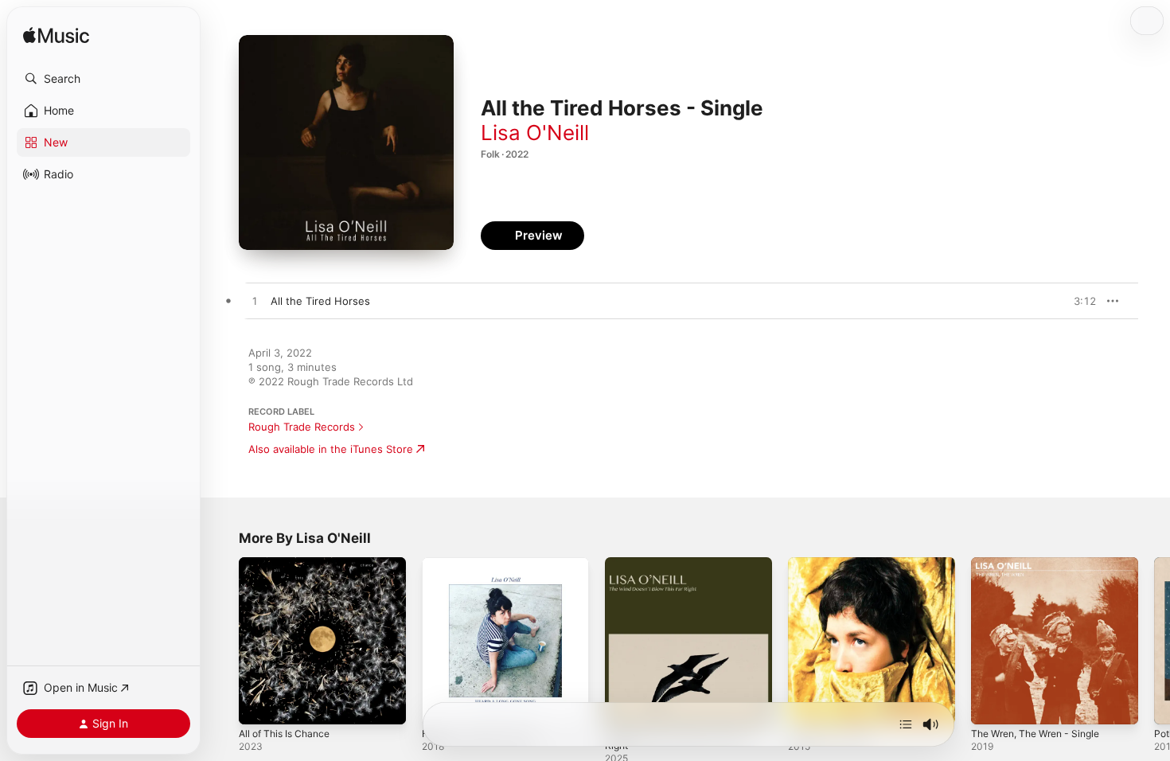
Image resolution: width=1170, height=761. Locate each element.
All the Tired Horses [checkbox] (320, 301)
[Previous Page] (223, 640)
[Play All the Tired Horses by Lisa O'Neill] (255, 302)
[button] (103, 78)
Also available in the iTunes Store (330, 449)
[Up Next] (905, 724)
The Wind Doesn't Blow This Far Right (684, 570)
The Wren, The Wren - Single (1043, 563)
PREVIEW (1078, 301)
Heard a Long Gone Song (485, 563)
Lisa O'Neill (535, 132)
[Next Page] (1154, 640)
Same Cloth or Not (833, 563)
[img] (56, 36)
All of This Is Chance (289, 563)
